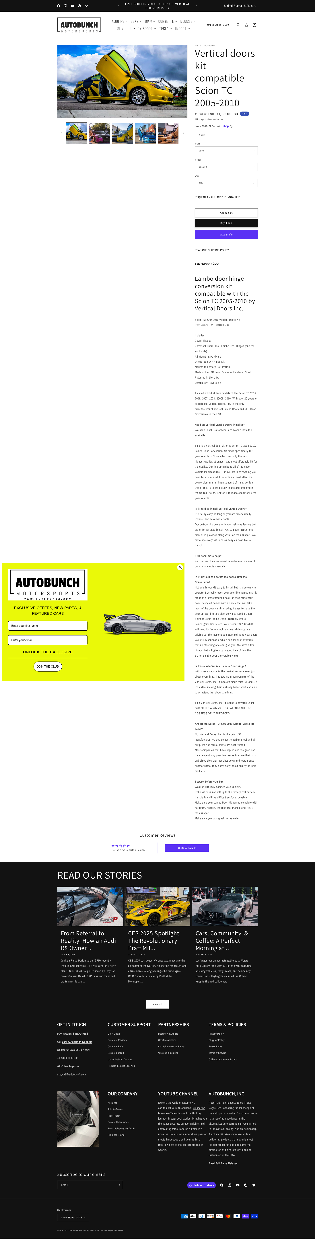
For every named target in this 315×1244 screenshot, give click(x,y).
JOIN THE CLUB (48, 666)
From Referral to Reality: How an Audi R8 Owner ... (88, 940)
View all (157, 1004)
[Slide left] (61, 133)
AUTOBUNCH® (71, 1230)
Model (198, 159)
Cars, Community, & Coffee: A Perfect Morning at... (222, 940)
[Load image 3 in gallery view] (122, 133)
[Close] (180, 567)
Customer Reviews (117, 1040)
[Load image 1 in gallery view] (76, 133)
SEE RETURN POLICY (207, 264)
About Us (112, 1102)
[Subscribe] (119, 1185)
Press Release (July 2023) (121, 1128)
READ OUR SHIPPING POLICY (212, 250)
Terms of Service (217, 1052)
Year (197, 176)
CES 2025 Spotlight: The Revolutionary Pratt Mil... (154, 940)
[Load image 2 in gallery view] (99, 133)
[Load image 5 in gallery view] (168, 133)
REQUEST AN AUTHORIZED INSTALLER (217, 197)
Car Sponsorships (167, 1040)
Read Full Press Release (223, 1163)
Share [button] (202, 135)
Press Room (114, 1115)
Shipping (199, 119)
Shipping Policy (217, 1040)
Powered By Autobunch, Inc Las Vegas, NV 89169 (101, 1230)
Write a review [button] (186, 848)
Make (197, 143)
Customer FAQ (115, 1046)
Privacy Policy (216, 1033)
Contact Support (116, 1052)
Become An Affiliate (168, 1033)
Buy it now (226, 223)
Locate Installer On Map (120, 1059)
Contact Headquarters (119, 1122)
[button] (238, 25)
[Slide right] (184, 133)
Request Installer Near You (121, 1065)
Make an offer (226, 236)
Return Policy (216, 1046)
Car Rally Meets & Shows (171, 1046)
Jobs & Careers (115, 1109)
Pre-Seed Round (116, 1134)
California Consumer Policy (223, 1059)
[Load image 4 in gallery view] (145, 133)
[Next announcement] (196, 5)
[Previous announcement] (119, 5)
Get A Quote (114, 1033)
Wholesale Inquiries (168, 1052)
